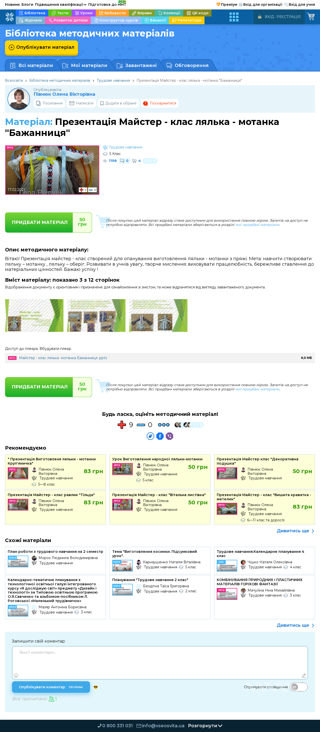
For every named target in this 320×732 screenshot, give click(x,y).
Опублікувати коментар (51, 687)
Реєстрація (288, 16)
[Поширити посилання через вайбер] (169, 436)
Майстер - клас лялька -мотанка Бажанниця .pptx (63, 358)
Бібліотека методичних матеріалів (59, 80)
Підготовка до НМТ (107, 4)
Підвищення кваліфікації (60, 4)
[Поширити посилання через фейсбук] (160, 436)
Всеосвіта (14, 80)
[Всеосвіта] (9, 16)
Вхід (269, 16)
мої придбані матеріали (257, 224)
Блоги (27, 4)
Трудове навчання (113, 80)
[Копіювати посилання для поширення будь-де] (150, 436)
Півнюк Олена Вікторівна (64, 94)
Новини (12, 4)
